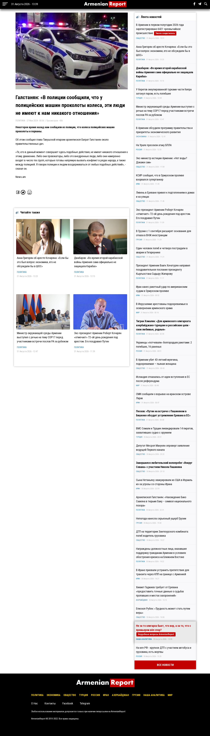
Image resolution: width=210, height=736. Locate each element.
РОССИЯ (139, 150)
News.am (21, 176)
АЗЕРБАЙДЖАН (142, 600)
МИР (137, 313)
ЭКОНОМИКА (141, 137)
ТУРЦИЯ (139, 98)
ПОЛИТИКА (22, 272)
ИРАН (138, 184)
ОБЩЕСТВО (140, 38)
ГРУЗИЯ (139, 240)
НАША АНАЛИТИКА (144, 639)
